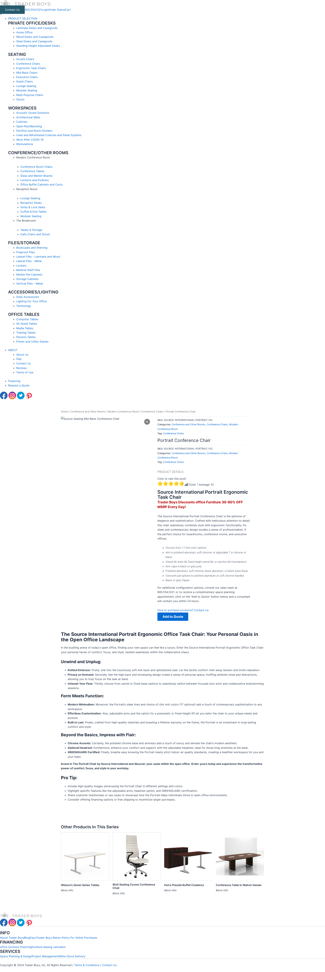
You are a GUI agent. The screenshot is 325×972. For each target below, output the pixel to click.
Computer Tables (27, 319)
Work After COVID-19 (30, 139)
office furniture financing (16, 947)
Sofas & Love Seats (32, 207)
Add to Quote (172, 617)
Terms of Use (24, 372)
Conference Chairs (28, 63)
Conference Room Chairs (36, 166)
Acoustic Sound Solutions (32, 112)
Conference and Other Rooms (87, 411)
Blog (27, 937)
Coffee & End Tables (33, 211)
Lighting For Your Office (31, 301)
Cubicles (21, 121)
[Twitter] (21, 395)
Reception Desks (31, 202)
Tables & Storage (31, 230)
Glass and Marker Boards (36, 175)
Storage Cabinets (27, 279)
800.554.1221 (33, 9)
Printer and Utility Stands (32, 341)
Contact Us (12, 9)
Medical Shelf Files (28, 270)
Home (64, 411)
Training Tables (26, 332)
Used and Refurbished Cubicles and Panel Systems (48, 135)
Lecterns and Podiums (34, 180)
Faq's (33, 937)
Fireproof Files (25, 252)
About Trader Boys (12, 937)
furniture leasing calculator (49, 947)
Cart (68, 9)
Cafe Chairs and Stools (35, 234)
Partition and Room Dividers (34, 130)
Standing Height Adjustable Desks (38, 45)
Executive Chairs (27, 77)
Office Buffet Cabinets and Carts (41, 184)
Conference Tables (32, 171)
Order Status (57, 9)
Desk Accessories (27, 297)
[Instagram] (12, 395)
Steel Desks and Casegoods (34, 41)
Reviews (21, 368)
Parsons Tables (26, 337)
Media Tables (24, 328)
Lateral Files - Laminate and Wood (38, 256)
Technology (23, 306)
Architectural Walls (28, 117)
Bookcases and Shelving (31, 247)
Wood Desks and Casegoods (34, 36)
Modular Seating (26, 90)
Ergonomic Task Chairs (31, 68)
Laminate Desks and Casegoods (37, 28)
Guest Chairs (24, 81)
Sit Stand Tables (26, 323)
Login (45, 9)
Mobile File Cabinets (29, 274)
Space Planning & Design (16, 956)
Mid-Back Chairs (26, 72)
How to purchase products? (175, 610)
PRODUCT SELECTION (22, 18)
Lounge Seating (26, 86)
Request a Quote (18, 385)
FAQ (18, 359)
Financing (14, 381)
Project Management (45, 956)
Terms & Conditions (87, 965)
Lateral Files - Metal (29, 261)
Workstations (24, 144)
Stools (20, 99)
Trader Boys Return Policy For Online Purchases (66, 937)
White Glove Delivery (71, 956)
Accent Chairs (25, 59)
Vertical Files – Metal (29, 283)
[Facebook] (4, 395)
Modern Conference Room (123, 411)
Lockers (21, 265)
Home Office (24, 32)
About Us (22, 354)
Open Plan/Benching (29, 126)
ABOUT (12, 350)
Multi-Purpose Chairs (29, 95)
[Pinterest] (29, 395)
